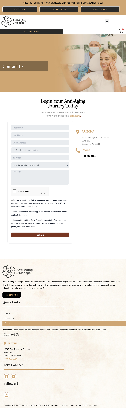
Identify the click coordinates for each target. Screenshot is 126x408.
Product (8, 318)
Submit (40, 235)
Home (7, 313)
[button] (107, 21)
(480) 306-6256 (10, 358)
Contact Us (9, 323)
